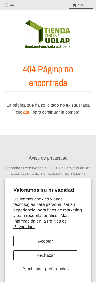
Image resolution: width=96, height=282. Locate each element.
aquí (27, 112)
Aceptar (45, 241)
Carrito (84, 5)
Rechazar (45, 255)
